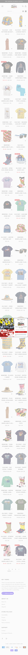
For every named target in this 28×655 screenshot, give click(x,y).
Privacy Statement (24, 334)
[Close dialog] (27, 318)
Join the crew (21, 331)
